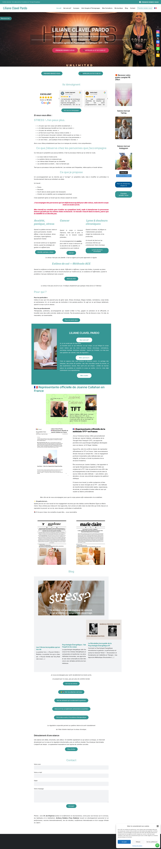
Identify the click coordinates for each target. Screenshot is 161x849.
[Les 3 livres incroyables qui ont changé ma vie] (52, 631)
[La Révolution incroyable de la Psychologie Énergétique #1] (104, 630)
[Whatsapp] (158, 48)
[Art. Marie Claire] (91, 517)
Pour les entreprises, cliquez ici (123, 184)
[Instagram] (158, 32)
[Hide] (159, 58)
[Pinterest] (158, 45)
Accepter (124, 842)
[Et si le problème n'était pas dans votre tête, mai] (123, 161)
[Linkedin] (158, 35)
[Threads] (158, 52)
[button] (157, 826)
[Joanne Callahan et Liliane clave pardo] (71, 394)
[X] (158, 38)
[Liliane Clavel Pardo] (52, 426)
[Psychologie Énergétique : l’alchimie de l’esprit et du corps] (78, 630)
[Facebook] (158, 42)
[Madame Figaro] (52, 517)
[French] (155, 8)
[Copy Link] (158, 55)
